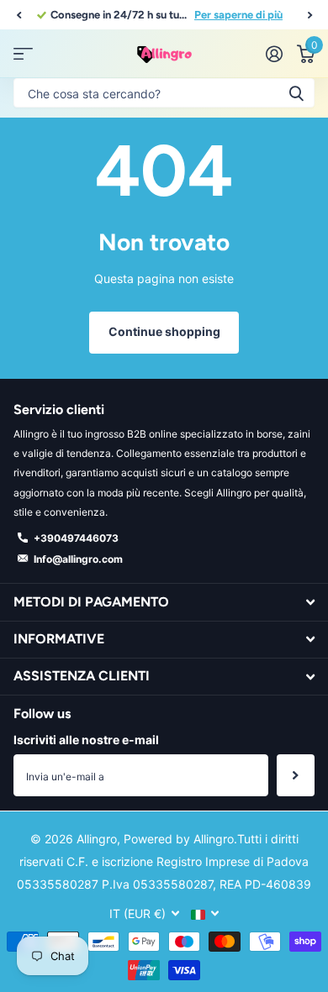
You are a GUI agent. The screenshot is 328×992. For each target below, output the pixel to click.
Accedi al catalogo (23, 54)
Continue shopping (164, 331)
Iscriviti (296, 775)
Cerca (296, 93)
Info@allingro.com (78, 559)
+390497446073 (76, 538)
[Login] (274, 54)
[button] (18, 15)
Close (164, 602)
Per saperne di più (238, 14)
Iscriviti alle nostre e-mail (86, 739)
